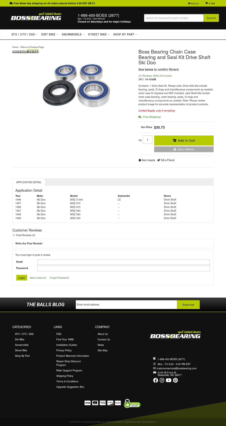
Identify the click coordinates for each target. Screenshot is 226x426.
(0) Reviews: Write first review (155, 75)
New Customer (38, 277)
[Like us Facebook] (155, 381)
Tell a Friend (167, 160)
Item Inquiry (148, 160)
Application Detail (28, 182)
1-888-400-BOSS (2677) (171, 359)
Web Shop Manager (146, 422)
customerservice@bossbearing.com (177, 368)
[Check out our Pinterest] (175, 381)
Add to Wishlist (186, 149)
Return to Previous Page (32, 46)
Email (19, 261)
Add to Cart (186, 140)
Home (15, 46)
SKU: (141, 79)
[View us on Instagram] (162, 381)
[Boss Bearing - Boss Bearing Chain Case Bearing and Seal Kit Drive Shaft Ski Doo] (25, 50)
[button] (181, 18)
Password (22, 268)
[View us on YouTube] (168, 381)
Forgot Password (59, 277)
